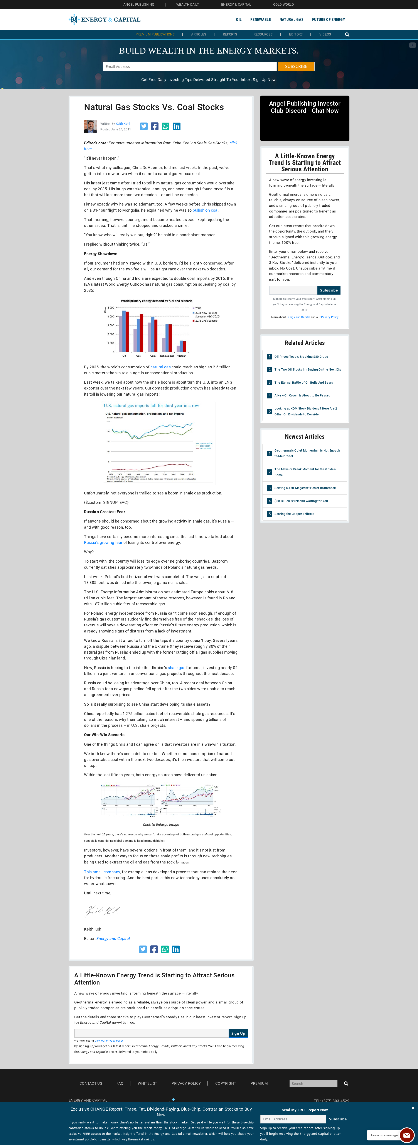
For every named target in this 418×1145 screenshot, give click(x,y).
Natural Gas (291, 19)
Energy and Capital (113, 938)
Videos (325, 34)
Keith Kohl (123, 123)
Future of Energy (328, 19)
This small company (102, 872)
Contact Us (90, 1083)
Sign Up (238, 1033)
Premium (259, 1083)
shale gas (176, 667)
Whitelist (147, 1083)
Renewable (260, 19)
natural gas (160, 367)
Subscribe (329, 290)
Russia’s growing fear (103, 542)
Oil (239, 19)
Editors (296, 34)
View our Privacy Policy (109, 1040)
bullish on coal (205, 210)
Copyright (225, 1083)
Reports (230, 34)
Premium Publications (155, 34)
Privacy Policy (330, 317)
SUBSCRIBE (296, 66)
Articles (198, 34)
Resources (263, 34)
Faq (119, 1083)
